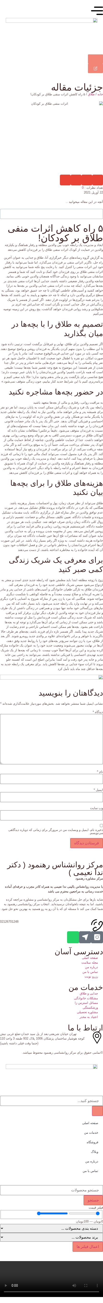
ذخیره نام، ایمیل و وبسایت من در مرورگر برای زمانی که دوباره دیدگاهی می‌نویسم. (55, 831)
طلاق (91, 94)
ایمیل (98, 789)
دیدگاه (98, 712)
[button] (97, 180)
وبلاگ (94, 1152)
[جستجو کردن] (97, 1111)
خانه (100, 94)
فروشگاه (92, 1142)
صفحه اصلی (90, 1123)
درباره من (91, 1161)
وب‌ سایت (96, 808)
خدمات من (91, 1132)
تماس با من (90, 1171)
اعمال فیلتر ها (88, 1247)
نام (100, 771)
